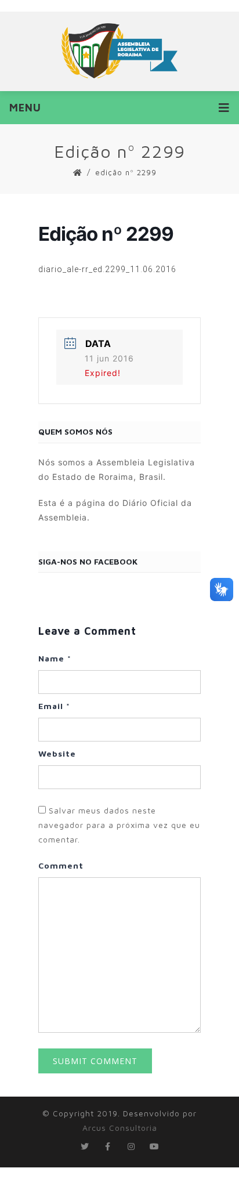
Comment (61, 865)
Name (54, 658)
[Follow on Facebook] (107, 1146)
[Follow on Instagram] (131, 1146)
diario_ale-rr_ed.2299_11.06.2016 (107, 269)
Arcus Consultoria (119, 1128)
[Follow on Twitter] (84, 1146)
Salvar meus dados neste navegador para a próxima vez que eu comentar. (119, 824)
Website (57, 753)
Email (54, 706)
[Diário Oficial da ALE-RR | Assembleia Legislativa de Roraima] (119, 50)
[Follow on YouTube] (154, 1146)
